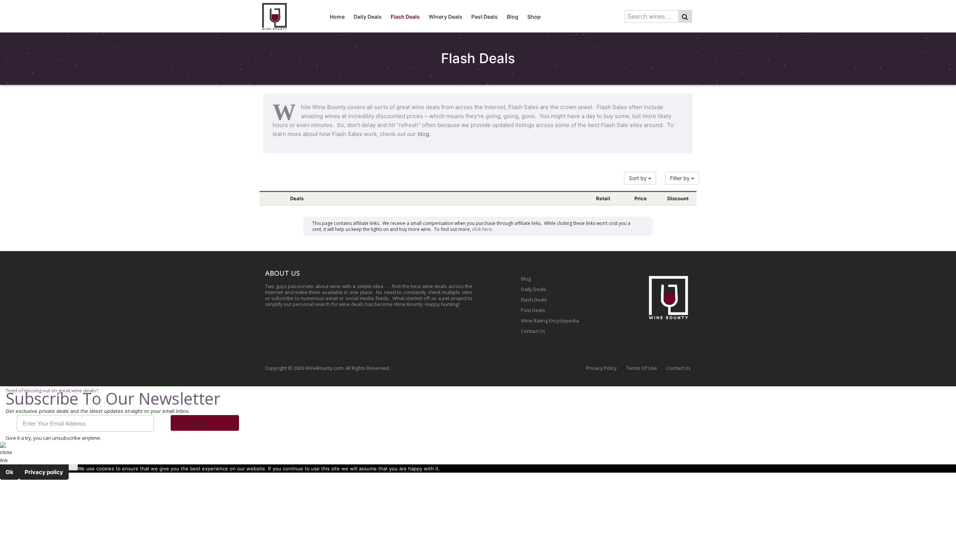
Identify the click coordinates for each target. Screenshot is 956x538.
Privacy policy (44, 472)
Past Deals (533, 310)
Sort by (638, 178)
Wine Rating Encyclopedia (550, 320)
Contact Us (533, 331)
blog (423, 133)
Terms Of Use (641, 368)
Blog (526, 278)
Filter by (680, 178)
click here (482, 229)
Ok (9, 472)
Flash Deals (534, 299)
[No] (73, 467)
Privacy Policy (601, 368)
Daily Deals (533, 289)
